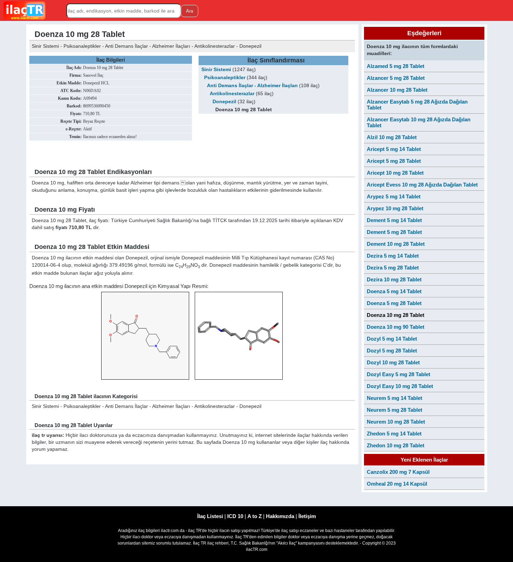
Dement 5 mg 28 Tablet (394, 232)
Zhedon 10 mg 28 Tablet (395, 445)
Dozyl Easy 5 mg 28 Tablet (398, 374)
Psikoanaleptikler (224, 77)
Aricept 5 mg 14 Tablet (394, 149)
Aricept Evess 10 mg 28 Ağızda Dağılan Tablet (422, 185)
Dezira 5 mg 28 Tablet (393, 268)
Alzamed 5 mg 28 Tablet (395, 66)
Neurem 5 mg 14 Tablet (394, 398)
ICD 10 (235, 516)
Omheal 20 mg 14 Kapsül (397, 484)
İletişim (307, 516)
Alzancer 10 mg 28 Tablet (397, 90)
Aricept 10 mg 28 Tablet (395, 173)
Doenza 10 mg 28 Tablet (395, 315)
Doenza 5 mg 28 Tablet (394, 303)
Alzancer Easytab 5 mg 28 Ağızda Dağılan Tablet (417, 105)
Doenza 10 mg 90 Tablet (395, 327)
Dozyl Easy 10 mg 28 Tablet (400, 386)
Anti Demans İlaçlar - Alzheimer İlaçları (252, 85)
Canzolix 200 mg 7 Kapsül (398, 472)
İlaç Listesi (210, 516)
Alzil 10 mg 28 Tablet (392, 137)
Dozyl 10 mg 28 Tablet (393, 362)
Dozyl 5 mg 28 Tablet (392, 351)
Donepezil (224, 101)
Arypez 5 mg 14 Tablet (394, 196)
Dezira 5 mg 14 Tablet (393, 256)
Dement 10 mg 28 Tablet (396, 244)
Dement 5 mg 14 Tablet (394, 220)
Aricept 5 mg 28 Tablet (394, 161)
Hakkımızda (280, 516)
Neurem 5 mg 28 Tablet (394, 410)
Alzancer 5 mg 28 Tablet (396, 78)
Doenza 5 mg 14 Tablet (394, 291)
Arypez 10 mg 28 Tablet (395, 208)
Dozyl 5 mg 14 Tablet (392, 339)
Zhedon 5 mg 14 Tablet (394, 433)
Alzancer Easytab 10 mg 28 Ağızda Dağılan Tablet (418, 122)
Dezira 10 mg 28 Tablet (394, 279)
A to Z (254, 516)
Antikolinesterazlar (232, 93)
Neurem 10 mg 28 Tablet (396, 422)
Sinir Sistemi (216, 69)
